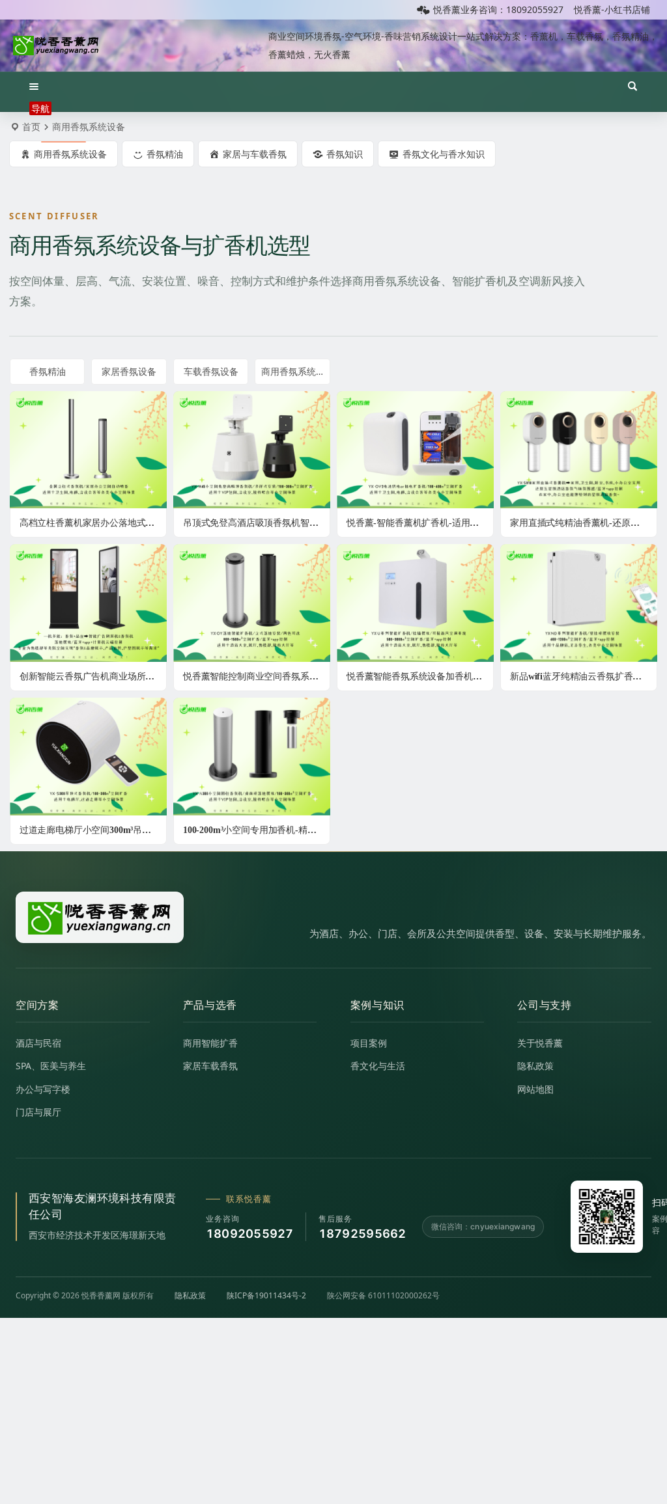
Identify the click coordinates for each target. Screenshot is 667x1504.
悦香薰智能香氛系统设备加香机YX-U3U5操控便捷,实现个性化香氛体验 (420, 676)
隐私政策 (535, 1066)
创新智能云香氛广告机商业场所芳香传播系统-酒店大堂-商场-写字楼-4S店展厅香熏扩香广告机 (93, 676)
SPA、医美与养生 (51, 1066)
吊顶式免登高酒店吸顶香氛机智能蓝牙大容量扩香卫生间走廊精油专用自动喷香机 (256, 523)
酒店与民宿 (38, 1043)
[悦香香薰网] (56, 45)
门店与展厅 (38, 1112)
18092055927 (250, 1233)
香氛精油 (47, 371)
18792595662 (362, 1233)
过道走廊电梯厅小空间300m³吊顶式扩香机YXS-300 (93, 830)
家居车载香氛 (210, 1066)
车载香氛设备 (211, 371)
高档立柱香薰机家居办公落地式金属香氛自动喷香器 (93, 523)
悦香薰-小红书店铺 (612, 9)
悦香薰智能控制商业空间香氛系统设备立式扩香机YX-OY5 (256, 676)
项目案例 (368, 1043)
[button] (40, 102)
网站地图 (535, 1089)
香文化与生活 (377, 1066)
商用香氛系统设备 (295, 371)
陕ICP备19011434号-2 (266, 1295)
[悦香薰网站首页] (100, 917)
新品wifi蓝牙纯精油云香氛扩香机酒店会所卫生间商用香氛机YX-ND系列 (583, 676)
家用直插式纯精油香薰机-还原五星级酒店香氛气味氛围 (583, 523)
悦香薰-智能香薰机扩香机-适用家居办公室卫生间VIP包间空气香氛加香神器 (420, 523)
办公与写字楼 (43, 1089)
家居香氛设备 (129, 371)
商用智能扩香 (210, 1043)
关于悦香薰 (540, 1043)
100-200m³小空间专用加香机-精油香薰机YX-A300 (256, 830)
